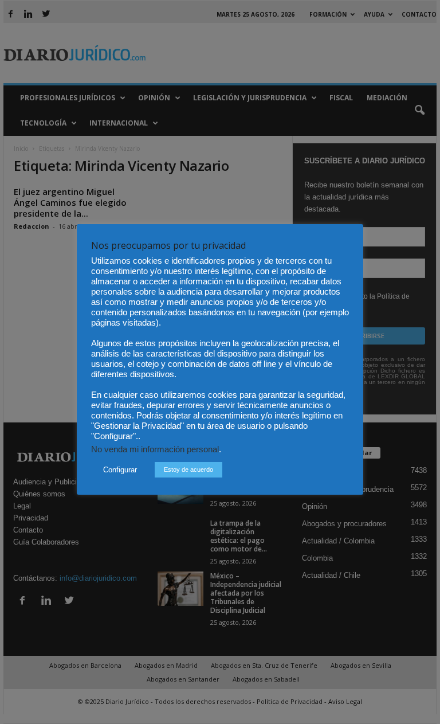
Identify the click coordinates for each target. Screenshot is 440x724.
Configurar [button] (120, 469)
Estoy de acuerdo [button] (188, 469)
